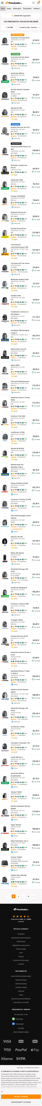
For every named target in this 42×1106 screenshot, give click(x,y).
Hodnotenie (21, 941)
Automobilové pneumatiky (21, 976)
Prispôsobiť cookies (21, 1102)
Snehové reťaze (21, 987)
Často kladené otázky (21, 1032)
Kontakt (21, 1028)
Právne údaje (21, 949)
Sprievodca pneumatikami (21, 938)
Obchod (21, 991)
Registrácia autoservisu (21, 945)
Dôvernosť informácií (21, 960)
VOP (21, 953)
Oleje (21, 995)
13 (28, 896)
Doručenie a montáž (21, 1002)
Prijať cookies (21, 1096)
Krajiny (21, 956)
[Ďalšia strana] (33, 896)
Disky (9, 8)
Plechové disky (21, 980)
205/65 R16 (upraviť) (22, 16)
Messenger (20, 1024)
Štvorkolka (27, 8)
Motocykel (17, 8)
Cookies (21, 964)
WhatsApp (19, 1019)
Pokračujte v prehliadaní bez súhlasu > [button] (28, 1068)
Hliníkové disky (21, 984)
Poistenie (21, 934)
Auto (3, 8)
